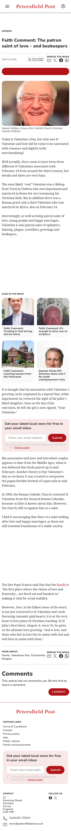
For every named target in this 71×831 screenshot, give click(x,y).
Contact (7, 730)
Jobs (5, 737)
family (61, 585)
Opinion (7, 31)
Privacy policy (11, 734)
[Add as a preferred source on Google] (36, 59)
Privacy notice (22, 447)
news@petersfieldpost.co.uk (26, 823)
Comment (59, 692)
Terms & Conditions (15, 726)
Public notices (11, 741)
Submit (57, 438)
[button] (7, 6)
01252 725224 (21, 818)
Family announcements (17, 744)
